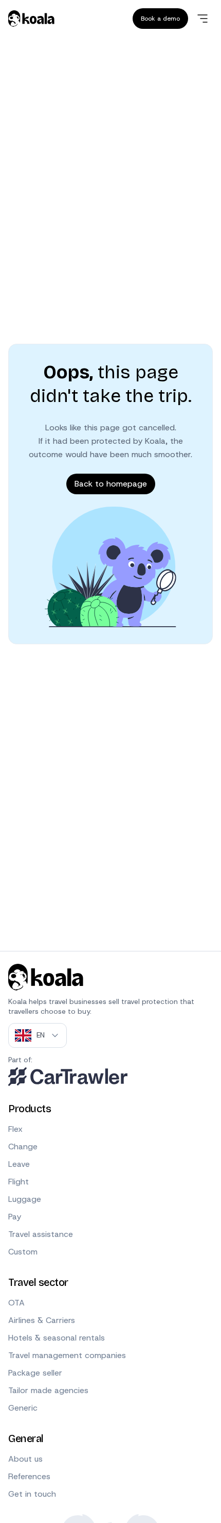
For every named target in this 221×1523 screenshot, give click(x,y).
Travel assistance (40, 1234)
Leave (19, 1164)
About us (25, 1458)
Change (23, 1146)
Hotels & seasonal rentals (56, 1337)
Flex (15, 1129)
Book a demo (160, 18)
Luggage (24, 1199)
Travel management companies (67, 1355)
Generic (23, 1407)
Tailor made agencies (48, 1390)
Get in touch (32, 1493)
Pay (14, 1216)
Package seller (35, 1372)
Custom (23, 1251)
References (29, 1476)
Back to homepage (111, 483)
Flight (18, 1181)
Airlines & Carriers (41, 1320)
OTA (16, 1302)
